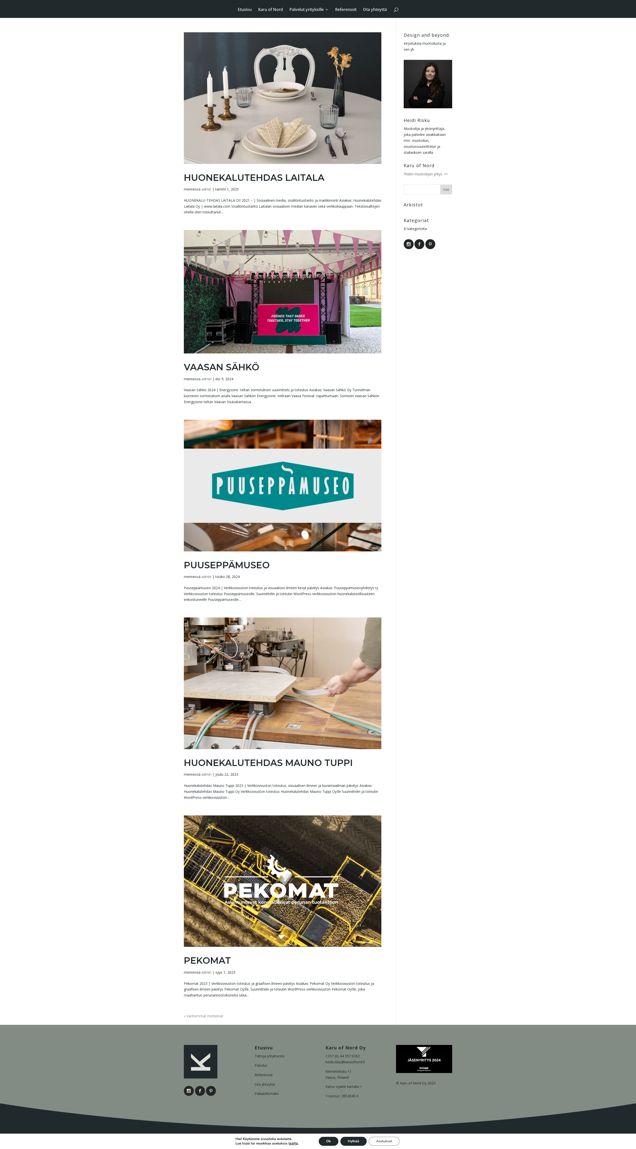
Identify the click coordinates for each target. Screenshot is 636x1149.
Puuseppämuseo (227, 565)
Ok (328, 1141)
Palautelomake (267, 1093)
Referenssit (346, 10)
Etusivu (245, 10)
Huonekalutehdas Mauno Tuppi (268, 762)
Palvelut (261, 1065)
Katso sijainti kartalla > (343, 1086)
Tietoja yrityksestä (269, 1056)
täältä (293, 1143)
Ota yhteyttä (375, 10)
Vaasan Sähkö (221, 367)
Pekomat (207, 960)
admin (206, 189)
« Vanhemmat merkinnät (203, 1016)
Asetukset (384, 1141)
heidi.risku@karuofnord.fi (345, 1062)
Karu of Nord (270, 10)
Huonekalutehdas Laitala (254, 177)
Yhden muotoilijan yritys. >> (426, 174)
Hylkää (353, 1141)
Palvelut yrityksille (306, 10)
